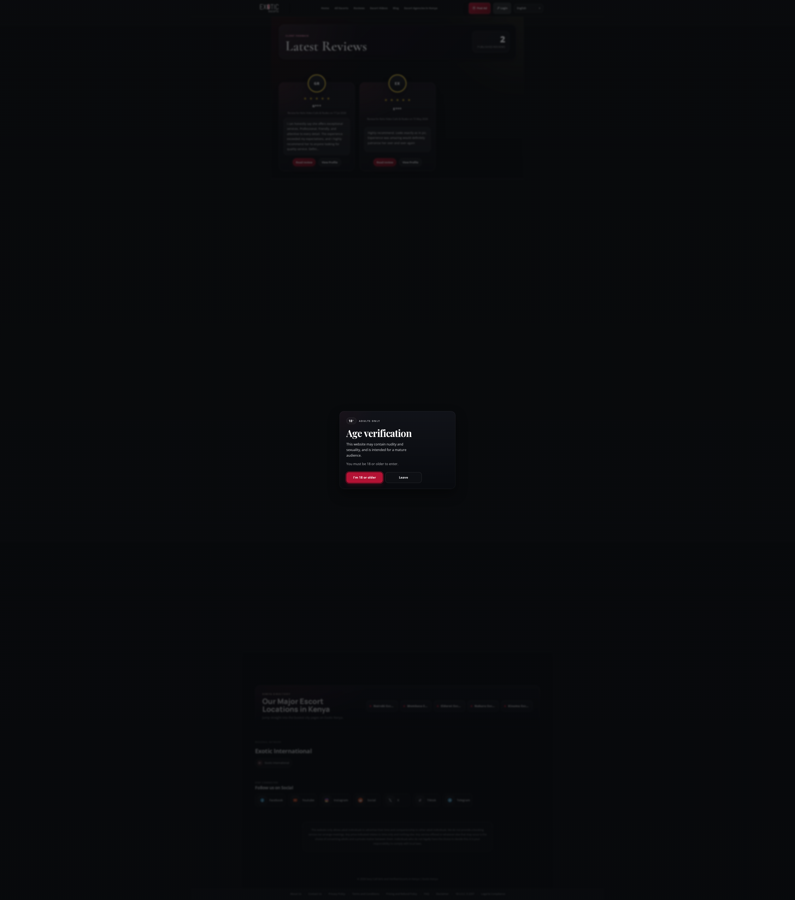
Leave (403, 477)
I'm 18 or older (364, 477)
